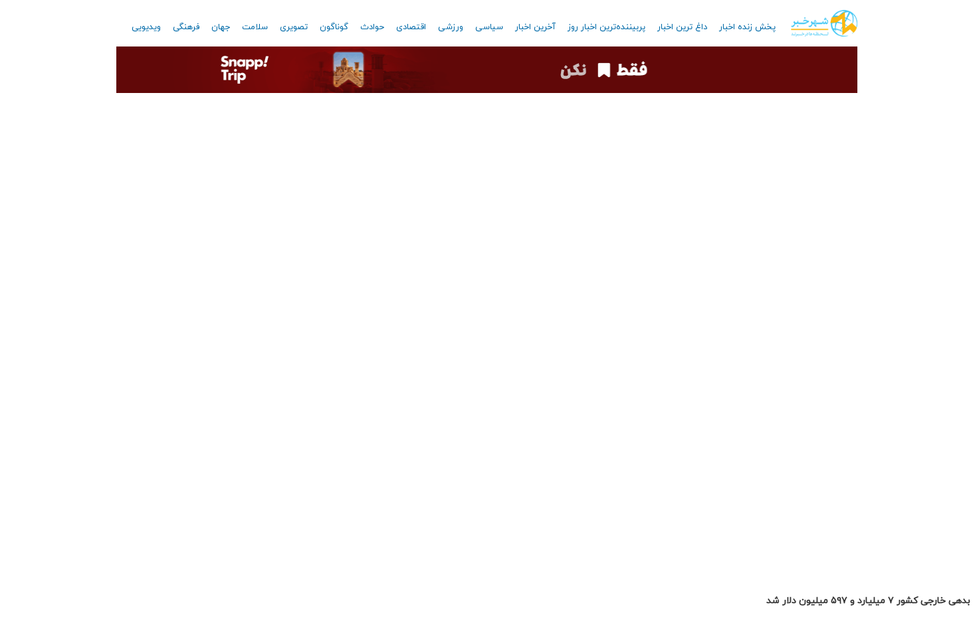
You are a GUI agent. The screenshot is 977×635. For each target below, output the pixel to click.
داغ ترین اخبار (682, 27)
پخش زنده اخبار (747, 27)
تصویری (294, 27)
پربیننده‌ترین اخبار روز (606, 27)
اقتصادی (411, 27)
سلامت (255, 27)
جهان (220, 27)
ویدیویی (146, 27)
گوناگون (334, 27)
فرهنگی (186, 27)
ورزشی (450, 27)
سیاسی (489, 27)
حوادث (372, 27)
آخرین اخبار (535, 27)
